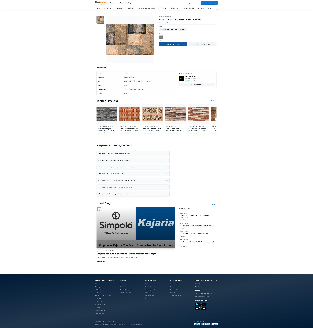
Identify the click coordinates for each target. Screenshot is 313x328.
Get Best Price (174, 44)
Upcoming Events (150, 290)
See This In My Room (204, 44)
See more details (196, 84)
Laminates (98, 307)
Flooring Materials (100, 304)
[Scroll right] (216, 119)
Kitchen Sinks (99, 290)
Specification (101, 68)
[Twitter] (199, 293)
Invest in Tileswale (125, 292)
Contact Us (123, 287)
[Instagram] (211, 293)
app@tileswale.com (203, 296)
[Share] (151, 18)
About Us (122, 284)
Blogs (146, 284)
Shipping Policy (174, 290)
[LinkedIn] (205, 293)
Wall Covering (99, 301)
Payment (172, 292)
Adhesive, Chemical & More (103, 295)
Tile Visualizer (199, 287)
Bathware (98, 292)
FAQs (146, 298)
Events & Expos (149, 292)
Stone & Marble (99, 313)
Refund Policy (174, 287)
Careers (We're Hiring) (126, 290)
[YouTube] (208, 293)
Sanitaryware (99, 287)
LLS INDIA (116, 323)
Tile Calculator (199, 284)
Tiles (96, 284)
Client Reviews (149, 295)
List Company (194, 3)
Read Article (101, 261)
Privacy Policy (174, 284)
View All (212, 101)
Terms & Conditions (176, 295)
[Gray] (161, 37)
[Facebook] (196, 293)
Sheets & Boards (100, 310)
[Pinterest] (202, 293)
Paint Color (98, 298)
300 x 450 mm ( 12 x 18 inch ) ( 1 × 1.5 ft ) (172, 29)
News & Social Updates (151, 287)
